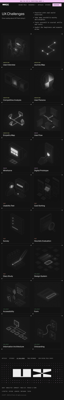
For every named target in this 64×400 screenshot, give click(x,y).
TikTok (29, 391)
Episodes (48, 4)
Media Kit (23, 387)
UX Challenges (21, 358)
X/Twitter (4, 391)
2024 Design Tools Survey (45, 358)
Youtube (11, 391)
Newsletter (9, 387)
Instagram (23, 391)
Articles (40, 4)
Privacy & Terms (32, 387)
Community (16, 387)
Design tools (23, 4)
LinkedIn (16, 391)
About (3, 387)
